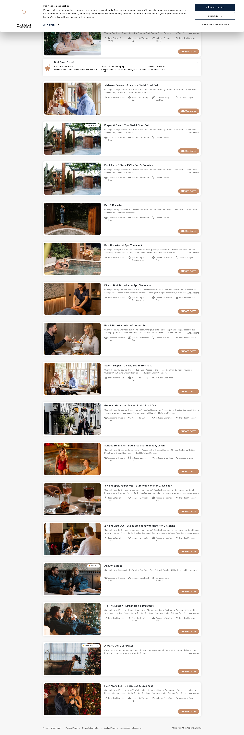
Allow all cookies (215, 7)
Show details (49, 25)
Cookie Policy (110, 728)
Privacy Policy (72, 728)
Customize (213, 16)
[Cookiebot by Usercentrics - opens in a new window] (24, 26)
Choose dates (188, 51)
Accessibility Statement (130, 728)
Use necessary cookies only (215, 24)
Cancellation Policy (90, 728)
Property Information (52, 728)
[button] (72, 39)
